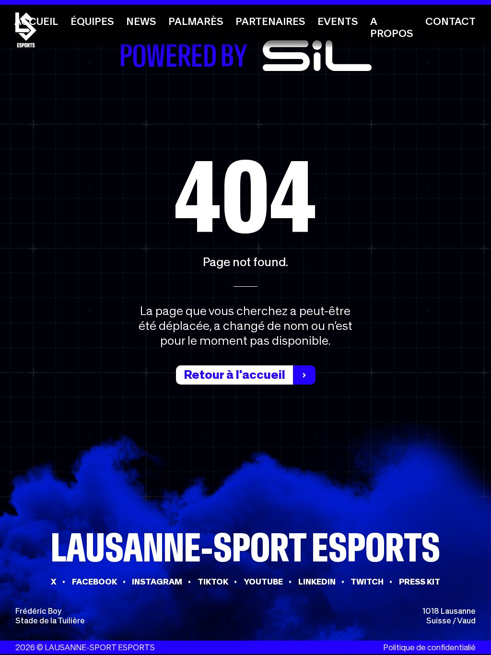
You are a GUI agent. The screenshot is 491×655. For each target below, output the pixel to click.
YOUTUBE (263, 581)
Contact (450, 21)
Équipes (92, 21)
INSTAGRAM (157, 581)
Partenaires (270, 21)
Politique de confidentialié (429, 647)
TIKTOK (213, 581)
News (141, 21)
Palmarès (195, 21)
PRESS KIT (419, 581)
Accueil (36, 21)
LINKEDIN (317, 581)
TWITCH (367, 581)
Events (337, 21)
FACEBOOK (94, 581)
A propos (391, 27)
